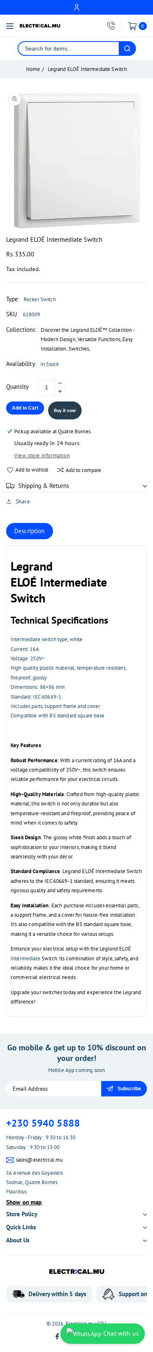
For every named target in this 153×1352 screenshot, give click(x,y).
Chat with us (120, 1333)
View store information (42, 455)
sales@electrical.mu (39, 1159)
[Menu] (9, 26)
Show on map (24, 1202)
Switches (79, 348)
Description (29, 531)
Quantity (17, 386)
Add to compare (83, 470)
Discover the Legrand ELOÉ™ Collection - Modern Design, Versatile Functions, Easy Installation (88, 339)
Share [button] (23, 501)
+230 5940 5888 (43, 1123)
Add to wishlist (32, 469)
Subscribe (129, 1089)
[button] (76, 486)
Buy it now (65, 410)
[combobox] (68, 48)
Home (33, 69)
